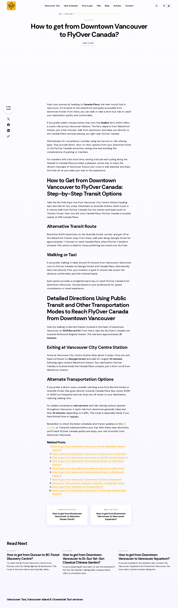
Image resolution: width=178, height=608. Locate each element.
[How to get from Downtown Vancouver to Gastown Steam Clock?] (67, 514)
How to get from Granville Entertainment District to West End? (88, 468)
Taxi (60, 14)
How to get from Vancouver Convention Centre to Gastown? (87, 479)
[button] (156, 6)
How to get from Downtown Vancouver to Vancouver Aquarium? (89, 453)
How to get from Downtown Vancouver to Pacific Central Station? (90, 457)
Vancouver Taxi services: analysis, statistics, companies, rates (88, 483)
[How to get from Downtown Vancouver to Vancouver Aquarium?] (111, 514)
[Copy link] (8, 136)
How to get (69, 14)
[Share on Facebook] (8, 125)
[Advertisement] (89, 75)
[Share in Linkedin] (8, 130)
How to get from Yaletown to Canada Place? (77, 486)
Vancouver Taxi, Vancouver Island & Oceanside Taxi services (45, 599)
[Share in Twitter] (8, 119)
